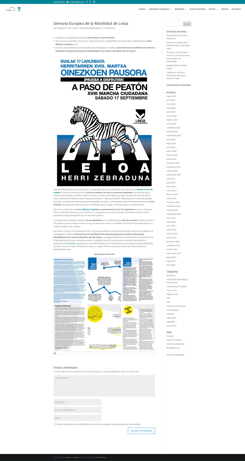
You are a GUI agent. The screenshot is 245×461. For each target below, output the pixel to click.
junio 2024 (171, 139)
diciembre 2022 (173, 202)
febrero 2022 (172, 233)
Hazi (168, 302)
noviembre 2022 (173, 206)
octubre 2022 (172, 210)
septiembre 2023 (174, 175)
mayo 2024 (171, 143)
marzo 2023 (171, 190)
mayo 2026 (171, 96)
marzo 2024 (171, 151)
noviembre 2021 (173, 245)
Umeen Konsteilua (198, 9)
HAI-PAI (212, 9)
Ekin (168, 298)
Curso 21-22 (172, 290)
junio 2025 (171, 104)
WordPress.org (173, 348)
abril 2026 (171, 100)
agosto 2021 (172, 257)
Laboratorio (171, 318)
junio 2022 (171, 218)
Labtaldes (171, 322)
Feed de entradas (174, 340)
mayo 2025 (171, 108)
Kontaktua (236, 9)
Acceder (170, 336)
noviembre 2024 (173, 127)
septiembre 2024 (174, 135)
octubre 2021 (172, 249)
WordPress (101, 457)
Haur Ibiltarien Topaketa (88, 209)
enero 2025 (171, 124)
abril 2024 (171, 147)
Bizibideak (179, 9)
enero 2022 (171, 237)
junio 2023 (171, 182)
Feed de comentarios (175, 344)
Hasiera (142, 9)
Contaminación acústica (177, 286)
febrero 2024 (172, 155)
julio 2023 (171, 178)
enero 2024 (171, 159)
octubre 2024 (172, 131)
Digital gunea (95, 28)
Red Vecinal (171, 325)
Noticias (224, 9)
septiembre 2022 (174, 214)
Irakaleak (170, 314)
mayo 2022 (171, 222)
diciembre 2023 (173, 163)
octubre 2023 (172, 171)
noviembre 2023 (173, 167)
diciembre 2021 (173, 241)
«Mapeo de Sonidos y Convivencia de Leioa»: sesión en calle (176, 75)
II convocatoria (173, 310)
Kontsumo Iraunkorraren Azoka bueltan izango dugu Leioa (178, 45)
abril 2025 (171, 112)
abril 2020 (171, 265)
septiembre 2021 (174, 253)
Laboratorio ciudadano (159, 9)
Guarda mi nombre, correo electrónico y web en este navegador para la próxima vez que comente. (99, 424)
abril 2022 (171, 226)
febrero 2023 (172, 194)
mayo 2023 (171, 186)
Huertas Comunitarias (176, 306)
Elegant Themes (72, 457)
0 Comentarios (109, 28)
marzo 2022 (171, 229)
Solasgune (61, 28)
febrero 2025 (172, 120)
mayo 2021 (171, 261)
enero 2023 (171, 198)
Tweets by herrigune (175, 355)
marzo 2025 (171, 116)
